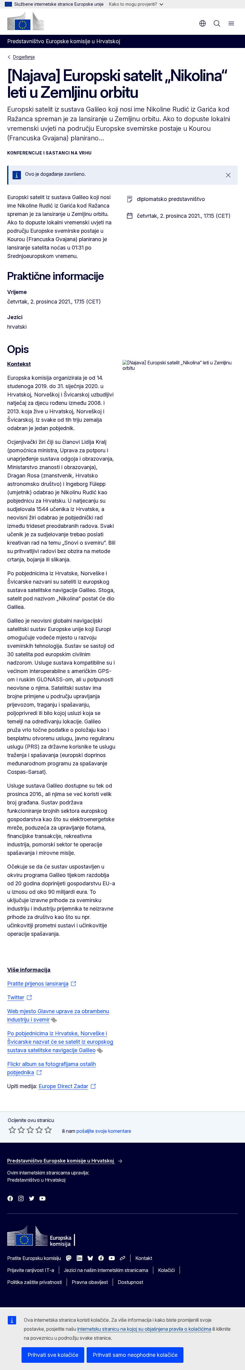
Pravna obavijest (90, 1282)
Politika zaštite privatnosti (34, 1282)
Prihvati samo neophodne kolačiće (135, 1355)
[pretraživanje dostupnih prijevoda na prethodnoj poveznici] (54, 1020)
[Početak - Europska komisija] (25, 21)
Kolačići (166, 1270)
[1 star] (12, 1130)
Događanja (24, 56)
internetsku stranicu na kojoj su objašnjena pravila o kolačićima (144, 1329)
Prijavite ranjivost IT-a (30, 1270)
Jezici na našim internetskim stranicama (106, 1270)
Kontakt (143, 1258)
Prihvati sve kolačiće (52, 1355)
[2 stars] (17, 1130)
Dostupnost (130, 1282)
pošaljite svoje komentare (103, 1131)
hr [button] (202, 23)
